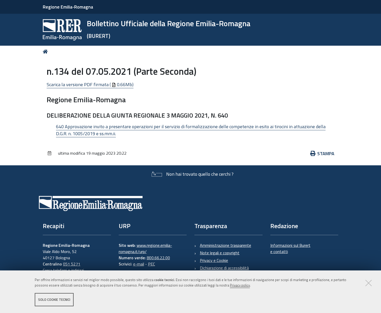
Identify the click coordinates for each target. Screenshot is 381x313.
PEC (151, 264)
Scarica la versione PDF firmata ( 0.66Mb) (90, 84)
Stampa (325, 153)
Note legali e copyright (219, 253)
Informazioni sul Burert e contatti (290, 248)
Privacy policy (240, 285)
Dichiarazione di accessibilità (224, 268)
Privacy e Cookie (214, 260)
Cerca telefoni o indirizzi (63, 270)
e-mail (138, 264)
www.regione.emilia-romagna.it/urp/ (145, 248)
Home (46, 51)
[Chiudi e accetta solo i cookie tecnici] (368, 283)
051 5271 (71, 264)
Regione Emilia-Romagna (68, 6)
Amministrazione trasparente (225, 245)
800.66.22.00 (158, 258)
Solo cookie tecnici (54, 299)
